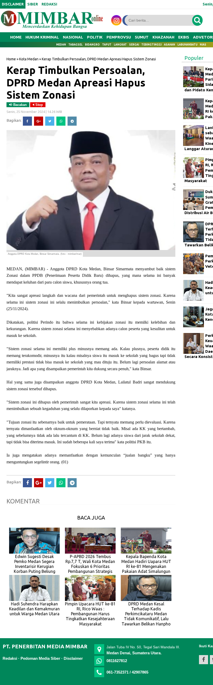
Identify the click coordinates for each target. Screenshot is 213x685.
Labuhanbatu (187, 44)
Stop (38, 105)
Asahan (169, 44)
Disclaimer (73, 658)
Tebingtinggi (151, 44)
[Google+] (38, 121)
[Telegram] (72, 121)
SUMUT (142, 37)
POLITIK (95, 37)
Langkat (120, 44)
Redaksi (10, 658)
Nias (203, 44)
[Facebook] (27, 121)
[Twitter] (49, 121)
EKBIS (183, 37)
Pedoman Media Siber (40, 658)
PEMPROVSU (118, 37)
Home (16, 37)
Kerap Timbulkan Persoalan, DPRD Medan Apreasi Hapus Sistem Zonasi (75, 82)
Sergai (134, 44)
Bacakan (19, 105)
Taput (106, 44)
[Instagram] (116, 20)
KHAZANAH (163, 37)
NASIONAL (73, 37)
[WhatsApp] (60, 121)
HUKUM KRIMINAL (42, 37)
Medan (61, 44)
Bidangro (92, 44)
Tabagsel (75, 44)
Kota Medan (28, 59)
